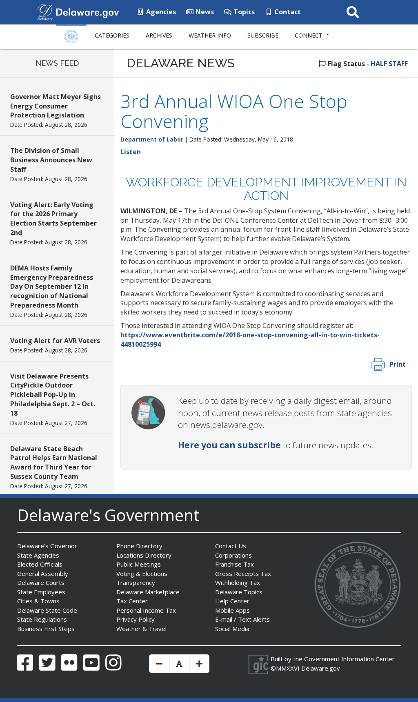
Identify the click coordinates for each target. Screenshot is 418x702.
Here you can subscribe (229, 445)
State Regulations (42, 619)
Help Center (232, 601)
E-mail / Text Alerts (242, 619)
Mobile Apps (232, 610)
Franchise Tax (234, 564)
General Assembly (42, 573)
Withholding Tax (237, 582)
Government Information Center (349, 659)
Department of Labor (151, 139)
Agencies (160, 11)
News (204, 11)
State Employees (41, 592)
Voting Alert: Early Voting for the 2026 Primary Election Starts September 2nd (53, 218)
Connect (308, 35)
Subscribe (262, 35)
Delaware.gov (320, 668)
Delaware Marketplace (148, 592)
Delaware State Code (47, 610)
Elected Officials (39, 564)
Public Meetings (138, 564)
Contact (287, 11)
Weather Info (210, 35)
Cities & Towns (38, 601)
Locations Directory (143, 555)
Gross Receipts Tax (243, 573)
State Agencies (38, 555)
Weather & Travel (141, 628)
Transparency (135, 582)
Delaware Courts (40, 582)
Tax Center (132, 601)
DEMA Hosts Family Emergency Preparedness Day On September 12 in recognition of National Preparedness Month (51, 287)
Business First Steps (46, 628)
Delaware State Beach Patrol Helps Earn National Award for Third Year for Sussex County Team (53, 462)
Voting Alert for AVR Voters (55, 340)
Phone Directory (139, 546)
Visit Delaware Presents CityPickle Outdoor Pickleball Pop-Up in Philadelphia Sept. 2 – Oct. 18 (52, 395)
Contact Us (230, 546)
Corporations (233, 555)
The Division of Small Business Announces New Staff (51, 160)
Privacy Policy (135, 619)
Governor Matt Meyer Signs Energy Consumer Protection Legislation (55, 106)
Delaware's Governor (47, 546)
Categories (112, 35)
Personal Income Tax (146, 610)
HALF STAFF (389, 63)
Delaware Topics (238, 592)
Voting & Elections (141, 573)
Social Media (232, 628)
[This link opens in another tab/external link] (45, 11)
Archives (159, 35)
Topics (243, 11)
